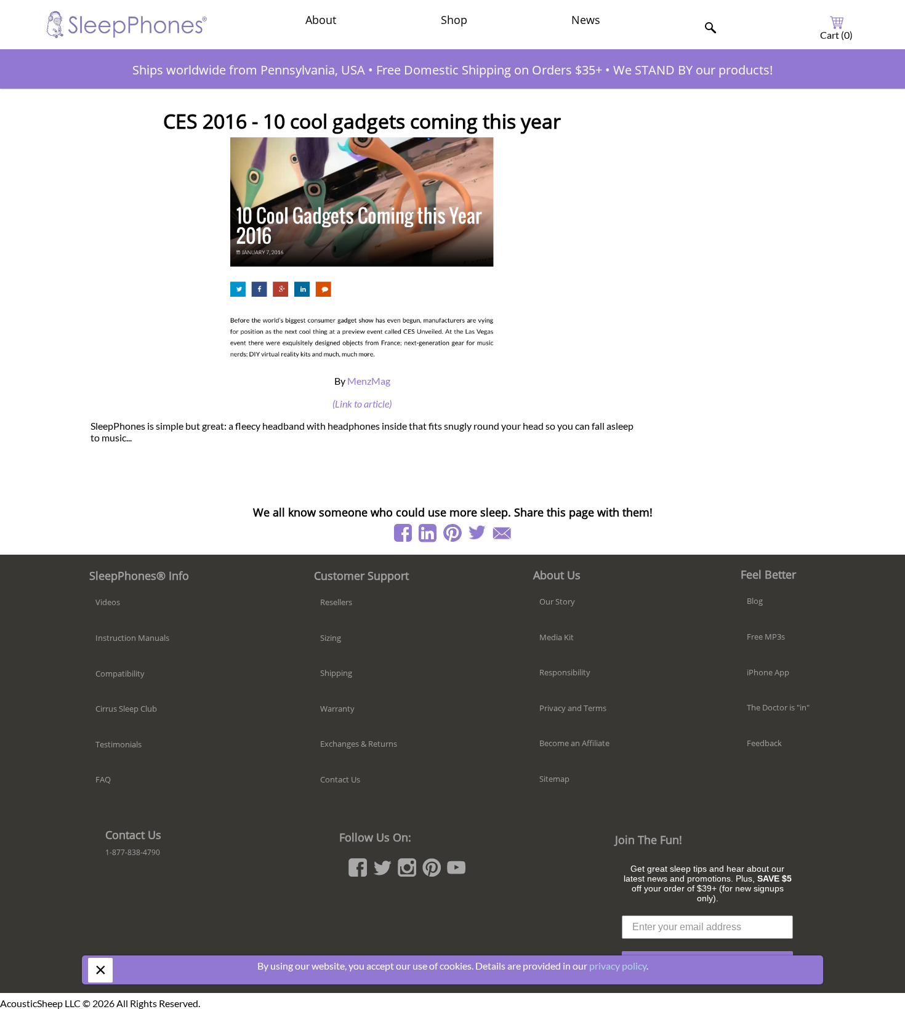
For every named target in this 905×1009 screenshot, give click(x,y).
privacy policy (617, 965)
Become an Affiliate (574, 743)
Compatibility (120, 673)
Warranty (337, 708)
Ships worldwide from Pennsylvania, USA (248, 70)
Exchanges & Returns (358, 743)
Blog (755, 600)
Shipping (336, 672)
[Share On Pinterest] (452, 533)
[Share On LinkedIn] (428, 533)
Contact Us (340, 779)
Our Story (557, 601)
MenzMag (368, 381)
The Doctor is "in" (778, 707)
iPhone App (768, 672)
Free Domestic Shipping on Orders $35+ (489, 70)
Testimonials (118, 744)
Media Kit (556, 637)
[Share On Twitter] (477, 533)
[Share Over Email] (502, 533)
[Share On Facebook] (403, 533)
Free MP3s (766, 636)
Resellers (336, 602)
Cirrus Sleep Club (126, 708)
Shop (454, 19)
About (320, 19)
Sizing (330, 637)
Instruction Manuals (132, 637)
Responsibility (564, 672)
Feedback (764, 743)
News (585, 19)
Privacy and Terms (572, 708)
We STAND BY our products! (693, 70)
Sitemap (554, 778)
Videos (107, 602)
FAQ (103, 779)
